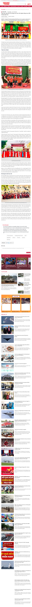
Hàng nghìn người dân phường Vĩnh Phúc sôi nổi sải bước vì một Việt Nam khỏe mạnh (22, 421)
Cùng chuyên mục (6, 256)
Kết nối (19, 6)
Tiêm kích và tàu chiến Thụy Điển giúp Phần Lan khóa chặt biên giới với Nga (22, 562)
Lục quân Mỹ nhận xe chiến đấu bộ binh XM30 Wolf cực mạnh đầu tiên (22, 524)
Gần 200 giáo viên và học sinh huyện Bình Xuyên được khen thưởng (14, 230)
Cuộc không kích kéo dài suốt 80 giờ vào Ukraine (21, 336)
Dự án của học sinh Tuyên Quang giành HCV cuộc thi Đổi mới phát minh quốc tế (16, 232)
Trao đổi (22, 6)
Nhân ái (29, 6)
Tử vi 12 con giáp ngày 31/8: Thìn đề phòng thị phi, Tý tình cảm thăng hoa (22, 355)
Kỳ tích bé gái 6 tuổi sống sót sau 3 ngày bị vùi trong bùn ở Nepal (15, 312)
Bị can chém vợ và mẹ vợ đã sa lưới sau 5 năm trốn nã (22, 392)
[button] (30, 304)
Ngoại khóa (8, 237)
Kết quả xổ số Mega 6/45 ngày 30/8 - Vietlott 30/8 (22, 468)
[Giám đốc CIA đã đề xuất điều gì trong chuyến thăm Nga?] (7, 329)
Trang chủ (2, 6)
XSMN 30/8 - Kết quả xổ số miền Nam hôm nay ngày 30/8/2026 (22, 552)
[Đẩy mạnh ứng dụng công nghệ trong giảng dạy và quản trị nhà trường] (11, 261)
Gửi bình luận (28, 252)
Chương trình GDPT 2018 (19, 235)
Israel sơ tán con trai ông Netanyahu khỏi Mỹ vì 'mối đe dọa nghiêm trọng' (22, 599)
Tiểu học (14, 237)
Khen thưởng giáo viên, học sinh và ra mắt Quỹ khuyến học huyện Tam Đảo (15, 227)
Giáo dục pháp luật (13, 6)
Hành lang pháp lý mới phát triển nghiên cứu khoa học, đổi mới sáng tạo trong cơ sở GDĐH (22, 580)
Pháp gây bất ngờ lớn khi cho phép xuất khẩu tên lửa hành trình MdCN (22, 383)
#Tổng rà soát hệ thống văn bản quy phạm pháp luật (11, 9)
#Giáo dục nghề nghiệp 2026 (21, 9)
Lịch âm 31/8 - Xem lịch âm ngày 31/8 (20, 363)
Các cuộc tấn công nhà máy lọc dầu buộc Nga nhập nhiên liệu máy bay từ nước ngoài (22, 458)
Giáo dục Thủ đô (29, 4)
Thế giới (19, 286)
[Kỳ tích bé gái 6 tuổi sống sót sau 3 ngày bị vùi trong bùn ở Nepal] (16, 304)
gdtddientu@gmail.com (22, 0)
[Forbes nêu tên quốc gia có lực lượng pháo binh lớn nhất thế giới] (21, 284)
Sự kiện (3, 9)
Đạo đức (23, 237)
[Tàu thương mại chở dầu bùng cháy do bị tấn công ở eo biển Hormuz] (7, 320)
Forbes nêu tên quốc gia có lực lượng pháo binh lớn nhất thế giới (27, 284)
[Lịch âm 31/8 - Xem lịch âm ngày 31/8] (7, 367)
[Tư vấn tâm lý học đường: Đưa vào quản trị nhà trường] (22, 261)
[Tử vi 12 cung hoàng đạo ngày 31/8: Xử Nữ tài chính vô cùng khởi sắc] (7, 348)
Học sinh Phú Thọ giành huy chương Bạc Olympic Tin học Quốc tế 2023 (15, 226)
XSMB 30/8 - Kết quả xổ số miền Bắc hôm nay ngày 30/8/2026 (22, 477)
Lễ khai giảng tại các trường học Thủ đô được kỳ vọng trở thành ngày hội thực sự (23, 571)
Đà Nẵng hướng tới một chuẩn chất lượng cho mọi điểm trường (22, 449)
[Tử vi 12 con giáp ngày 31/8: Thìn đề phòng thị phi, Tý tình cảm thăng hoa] (7, 358)
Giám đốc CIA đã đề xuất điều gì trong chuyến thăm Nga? (22, 326)
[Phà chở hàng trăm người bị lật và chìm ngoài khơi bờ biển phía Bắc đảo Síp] (25, 304)
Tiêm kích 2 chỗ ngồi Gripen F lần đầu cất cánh (22, 410)
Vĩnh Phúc (8, 239)
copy (12, 242)
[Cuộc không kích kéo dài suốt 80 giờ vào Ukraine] (7, 339)
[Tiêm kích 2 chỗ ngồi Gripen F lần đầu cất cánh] (7, 414)
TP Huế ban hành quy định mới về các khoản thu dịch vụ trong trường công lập (22, 515)
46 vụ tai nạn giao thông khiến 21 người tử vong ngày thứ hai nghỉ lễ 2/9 (22, 533)
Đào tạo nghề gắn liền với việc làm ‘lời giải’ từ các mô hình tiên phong (22, 402)
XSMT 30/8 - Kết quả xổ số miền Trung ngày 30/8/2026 (22, 543)
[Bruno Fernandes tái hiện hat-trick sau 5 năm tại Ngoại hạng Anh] (6, 304)
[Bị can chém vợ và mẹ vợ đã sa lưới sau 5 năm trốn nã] (7, 395)
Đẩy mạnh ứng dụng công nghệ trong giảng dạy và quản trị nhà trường (10, 266)
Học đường (25, 6)
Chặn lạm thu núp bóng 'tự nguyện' (20, 429)
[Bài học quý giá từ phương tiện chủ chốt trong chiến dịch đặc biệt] (21, 292)
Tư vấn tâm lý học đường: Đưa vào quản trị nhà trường (21, 266)
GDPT (25, 235)
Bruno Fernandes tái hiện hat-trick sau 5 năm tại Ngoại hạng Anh (6, 312)
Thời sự (9, 6)
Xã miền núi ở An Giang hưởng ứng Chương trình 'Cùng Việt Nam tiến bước (23, 590)
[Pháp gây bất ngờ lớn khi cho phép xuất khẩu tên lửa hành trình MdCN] (7, 386)
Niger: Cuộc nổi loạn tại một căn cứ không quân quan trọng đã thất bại (22, 505)
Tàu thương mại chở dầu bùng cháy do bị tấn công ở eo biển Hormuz (22, 317)
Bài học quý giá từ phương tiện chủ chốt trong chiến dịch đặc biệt (27, 293)
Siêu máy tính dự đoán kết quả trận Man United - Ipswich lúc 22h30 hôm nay (23, 486)
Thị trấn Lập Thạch (10, 235)
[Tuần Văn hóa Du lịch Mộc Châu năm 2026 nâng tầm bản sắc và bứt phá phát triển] (7, 377)
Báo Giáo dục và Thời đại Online (6, 3)
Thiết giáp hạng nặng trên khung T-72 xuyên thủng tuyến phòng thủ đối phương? (9, 285)
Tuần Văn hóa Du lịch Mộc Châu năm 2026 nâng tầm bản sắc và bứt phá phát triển (22, 373)
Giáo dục (5, 6)
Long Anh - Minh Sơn (11, 16)
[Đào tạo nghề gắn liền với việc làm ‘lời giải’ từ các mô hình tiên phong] (7, 405)
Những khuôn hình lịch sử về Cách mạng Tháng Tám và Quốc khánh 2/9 (22, 496)
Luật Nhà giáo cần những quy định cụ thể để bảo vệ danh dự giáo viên (14, 229)
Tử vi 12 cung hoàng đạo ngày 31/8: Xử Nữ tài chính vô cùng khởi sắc (22, 345)
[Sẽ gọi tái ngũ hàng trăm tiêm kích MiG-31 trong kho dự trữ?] (21, 275)
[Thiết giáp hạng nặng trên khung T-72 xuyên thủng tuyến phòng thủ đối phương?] (9, 278)
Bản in (10, 242)
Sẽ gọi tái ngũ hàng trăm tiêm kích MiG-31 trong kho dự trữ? (27, 275)
